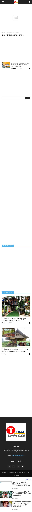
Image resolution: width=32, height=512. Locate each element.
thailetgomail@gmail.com (18, 455)
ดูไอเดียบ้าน (4, 472)
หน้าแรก (3, 32)
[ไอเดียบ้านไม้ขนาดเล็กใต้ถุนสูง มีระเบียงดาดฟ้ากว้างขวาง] (16, 306)
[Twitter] (22, 466)
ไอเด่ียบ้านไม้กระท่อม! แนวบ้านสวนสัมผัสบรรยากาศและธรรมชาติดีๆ (15, 351)
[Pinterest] (18, 466)
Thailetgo (13, 68)
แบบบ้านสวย (27, 472)
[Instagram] (13, 466)
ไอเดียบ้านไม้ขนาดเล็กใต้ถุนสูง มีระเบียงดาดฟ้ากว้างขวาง (14, 320)
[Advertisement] (16, 50)
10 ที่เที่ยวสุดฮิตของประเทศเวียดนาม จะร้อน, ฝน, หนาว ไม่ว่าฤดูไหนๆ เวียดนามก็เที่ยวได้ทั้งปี (20, 64)
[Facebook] (9, 466)
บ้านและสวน (20, 472)
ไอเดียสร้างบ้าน (12, 472)
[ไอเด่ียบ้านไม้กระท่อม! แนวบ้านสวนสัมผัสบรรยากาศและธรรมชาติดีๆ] (16, 337)
